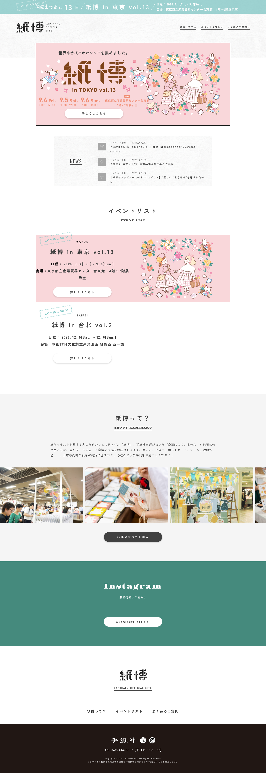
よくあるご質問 (165, 711)
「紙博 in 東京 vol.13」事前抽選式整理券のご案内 (141, 164)
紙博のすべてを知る (133, 537)
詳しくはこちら (94, 113)
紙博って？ (96, 711)
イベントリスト (129, 711)
